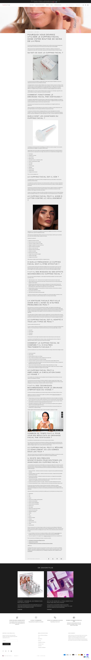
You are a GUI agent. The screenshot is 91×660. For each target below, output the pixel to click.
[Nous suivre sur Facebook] (3, 651)
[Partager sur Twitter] (53, 559)
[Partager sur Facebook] (49, 559)
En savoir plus (20, 609)
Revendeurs (40, 638)
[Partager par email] (61, 559)
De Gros (39, 640)
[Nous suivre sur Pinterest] (8, 651)
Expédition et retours (41, 642)
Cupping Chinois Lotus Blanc (33, 541)
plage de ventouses (47, 535)
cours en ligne (57, 533)
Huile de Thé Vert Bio (55, 394)
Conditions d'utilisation (42, 647)
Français (16, 655)
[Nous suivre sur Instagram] (5, 651)
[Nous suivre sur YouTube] (11, 651)
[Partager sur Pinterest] (57, 559)
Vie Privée (39, 645)
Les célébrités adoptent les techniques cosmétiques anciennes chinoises (41, 543)
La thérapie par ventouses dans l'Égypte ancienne (37, 540)
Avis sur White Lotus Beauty (42, 635)
